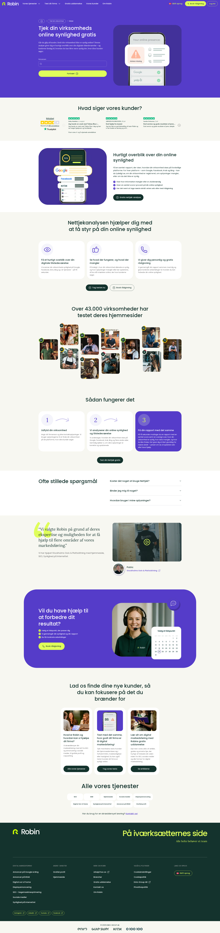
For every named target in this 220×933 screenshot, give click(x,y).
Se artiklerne (143, 769)
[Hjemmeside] (41, 21)
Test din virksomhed (57, 21)
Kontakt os (99, 887)
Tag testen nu (98, 287)
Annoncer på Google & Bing (25, 872)
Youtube (44, 913)
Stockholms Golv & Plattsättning (142, 570)
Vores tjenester (30, 3)
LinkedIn (31, 913)
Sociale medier (20, 897)
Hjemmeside (59, 877)
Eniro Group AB (140, 882)
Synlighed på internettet (24, 902)
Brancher (98, 877)
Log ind (212, 4)
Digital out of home (22, 882)
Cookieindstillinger (142, 872)
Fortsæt (71, 73)
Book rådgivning (197, 4)
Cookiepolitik (140, 877)
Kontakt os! (132, 813)
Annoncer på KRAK (21, 877)
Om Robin (107, 3)
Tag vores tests (110, 769)
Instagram (18, 913)
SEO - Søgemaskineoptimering (27, 892)
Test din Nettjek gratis (110, 460)
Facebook (56, 913)
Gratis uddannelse (73, 3)
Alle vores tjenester (76, 769)
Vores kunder (92, 3)
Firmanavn (42, 59)
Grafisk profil (59, 872)
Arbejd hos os (100, 872)
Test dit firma (51, 3)
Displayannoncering (22, 887)
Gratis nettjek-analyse (130, 197)
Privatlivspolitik (141, 887)
